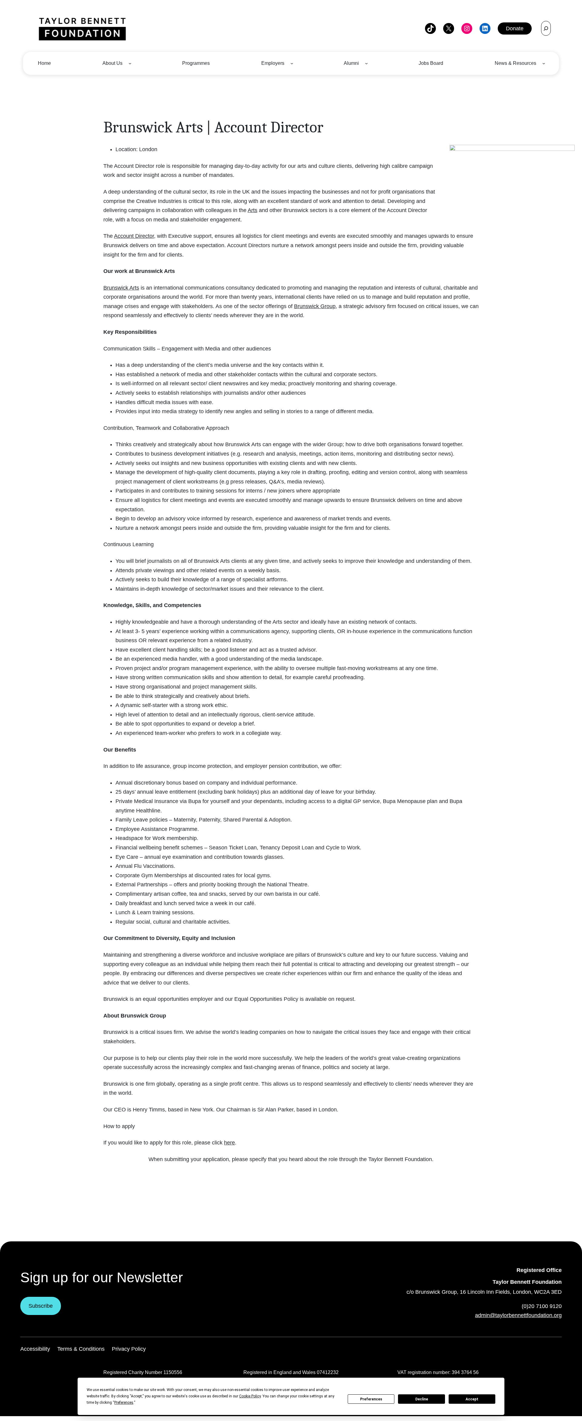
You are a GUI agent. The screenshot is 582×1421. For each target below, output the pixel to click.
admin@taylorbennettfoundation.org (518, 1315)
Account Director (134, 236)
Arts (252, 210)
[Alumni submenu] (366, 63)
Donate (514, 28)
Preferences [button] (123, 1402)
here (229, 1143)
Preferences (371, 1399)
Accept (472, 1399)
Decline (421, 1399)
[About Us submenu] (130, 63)
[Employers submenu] (291, 63)
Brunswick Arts (121, 288)
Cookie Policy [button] (250, 1396)
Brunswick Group (315, 306)
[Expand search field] (546, 28)
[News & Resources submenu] (543, 63)
